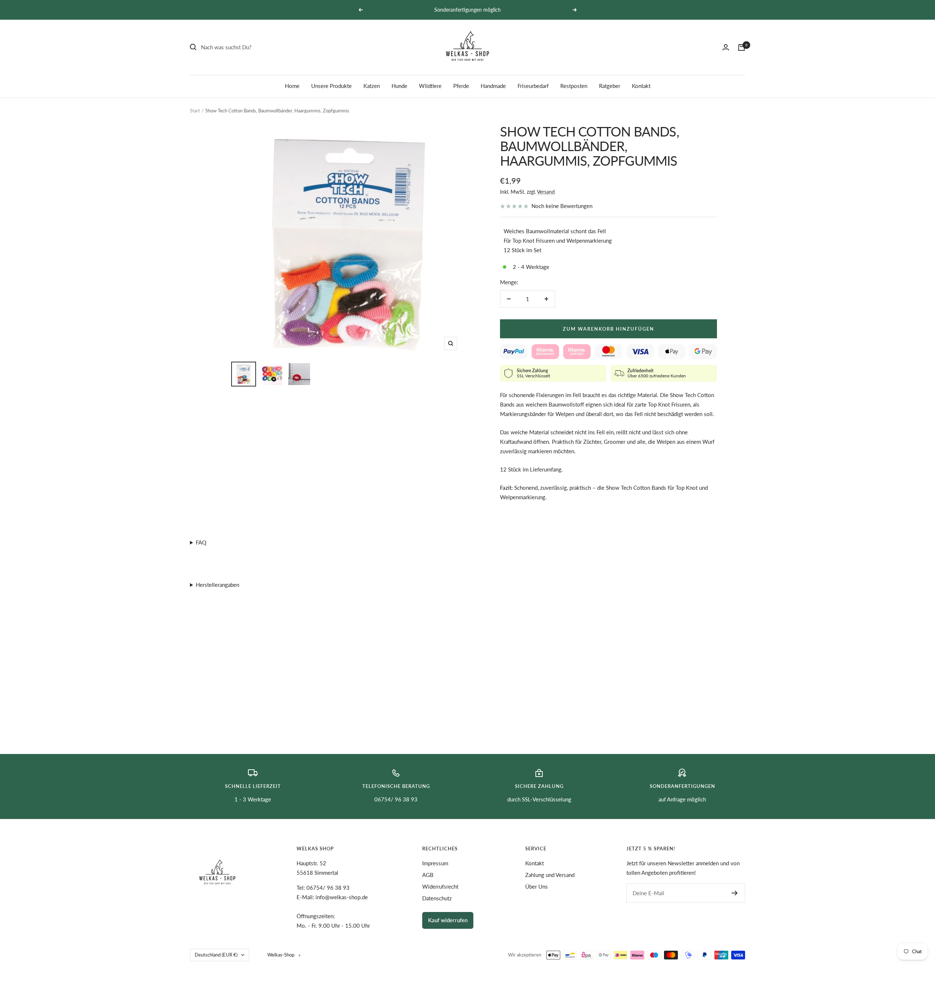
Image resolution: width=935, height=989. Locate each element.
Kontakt (641, 85)
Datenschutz (437, 898)
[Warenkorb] (741, 47)
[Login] (725, 47)
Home (292, 85)
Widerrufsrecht (440, 886)
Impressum (435, 863)
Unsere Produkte (331, 85)
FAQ (201, 542)
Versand (546, 192)
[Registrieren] (735, 893)
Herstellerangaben (217, 584)
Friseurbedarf (533, 85)
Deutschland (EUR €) (216, 955)
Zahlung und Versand (550, 874)
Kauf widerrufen (448, 920)
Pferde (461, 85)
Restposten (573, 85)
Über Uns (536, 886)
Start (195, 110)
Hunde (399, 85)
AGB (428, 874)
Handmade (493, 85)
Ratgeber (609, 85)
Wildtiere (430, 85)
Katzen (371, 85)
